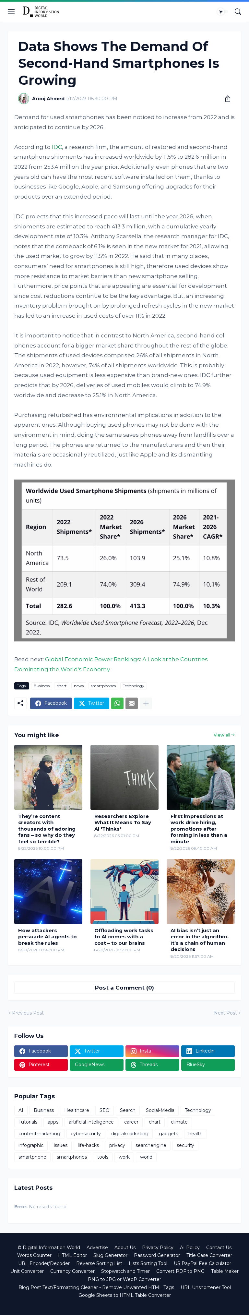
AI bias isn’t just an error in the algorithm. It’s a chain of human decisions (200, 940)
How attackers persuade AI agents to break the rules (47, 936)
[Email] (131, 703)
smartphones (103, 685)
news (79, 685)
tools (102, 1157)
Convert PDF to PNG (180, 1271)
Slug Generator (110, 1255)
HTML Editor (72, 1255)
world (146, 1157)
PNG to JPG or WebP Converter (124, 1279)
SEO (105, 1110)
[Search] (238, 11)
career (131, 1122)
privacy (117, 1145)
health (195, 1134)
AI (20, 1110)
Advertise (97, 1247)
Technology (133, 685)
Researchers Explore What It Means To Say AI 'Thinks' (122, 822)
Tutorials (27, 1122)
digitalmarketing (129, 1134)
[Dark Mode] (222, 11)
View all (222, 734)
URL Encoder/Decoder (44, 1263)
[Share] (225, 98)
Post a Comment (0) (124, 987)
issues (60, 1145)
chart (62, 685)
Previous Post (28, 1013)
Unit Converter (27, 1271)
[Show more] (146, 703)
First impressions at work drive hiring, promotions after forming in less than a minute (199, 829)
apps (53, 1122)
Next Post (225, 1013)
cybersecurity (86, 1134)
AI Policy (190, 1247)
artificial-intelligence (91, 1122)
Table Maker (225, 1271)
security (185, 1145)
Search (128, 1110)
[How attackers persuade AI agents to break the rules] (48, 891)
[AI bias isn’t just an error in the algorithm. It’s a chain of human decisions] (201, 891)
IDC (57, 147)
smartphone (32, 1157)
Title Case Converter (209, 1255)
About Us (125, 1247)
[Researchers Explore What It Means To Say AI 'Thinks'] (124, 777)
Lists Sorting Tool (148, 1263)
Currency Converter (72, 1271)
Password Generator (157, 1255)
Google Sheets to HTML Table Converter (124, 1295)
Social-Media (160, 1110)
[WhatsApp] (117, 703)
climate (179, 1122)
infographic (30, 1145)
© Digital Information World (49, 1247)
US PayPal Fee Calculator (202, 1263)
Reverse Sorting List (99, 1263)
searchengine (151, 1145)
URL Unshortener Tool (206, 1287)
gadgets (168, 1134)
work (124, 1157)
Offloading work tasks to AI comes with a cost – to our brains (123, 936)
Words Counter (34, 1255)
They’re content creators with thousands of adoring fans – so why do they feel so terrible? (47, 829)
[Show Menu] (11, 11)
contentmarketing (39, 1134)
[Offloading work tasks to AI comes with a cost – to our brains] (124, 891)
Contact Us (218, 1247)
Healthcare (76, 1110)
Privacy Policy (157, 1247)
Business (42, 685)
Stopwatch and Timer (125, 1271)
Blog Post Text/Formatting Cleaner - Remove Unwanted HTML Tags (96, 1287)
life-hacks (88, 1145)
